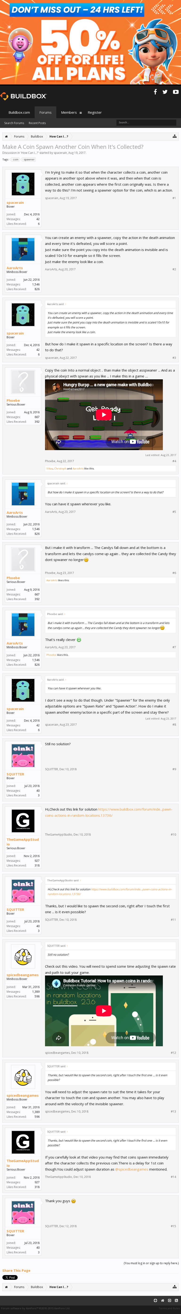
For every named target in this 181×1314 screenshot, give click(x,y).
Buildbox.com (19, 112)
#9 (174, 769)
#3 (174, 358)
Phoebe (13, 400)
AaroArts (15, 267)
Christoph (60, 468)
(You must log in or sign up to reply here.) (151, 1263)
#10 (173, 835)
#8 (174, 725)
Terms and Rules (169, 1308)
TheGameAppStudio (23, 841)
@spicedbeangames (131, 1169)
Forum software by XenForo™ (35, 1308)
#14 (173, 1177)
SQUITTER (15, 774)
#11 (173, 920)
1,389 (36, 992)
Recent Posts (37, 123)
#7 (174, 647)
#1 (174, 198)
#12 (173, 1053)
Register (95, 112)
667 (37, 417)
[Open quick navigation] (175, 136)
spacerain (60, 153)
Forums (45, 112)
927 (37, 861)
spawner (29, 159)
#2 (174, 269)
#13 (173, 1111)
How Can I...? (29, 153)
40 (38, 791)
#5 (174, 512)
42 (38, 219)
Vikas (49, 468)
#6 (174, 573)
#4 (174, 461)
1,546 (36, 284)
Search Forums (14, 123)
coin (15, 159)
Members (69, 112)
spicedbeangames (23, 974)
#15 (173, 1226)
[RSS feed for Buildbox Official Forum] (176, 1300)
